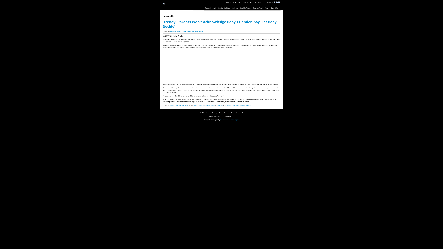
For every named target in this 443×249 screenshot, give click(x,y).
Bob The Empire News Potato (193, 31)
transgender (228, 105)
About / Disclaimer (203, 113)
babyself (201, 105)
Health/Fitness (174, 105)
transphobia (237, 105)
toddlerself (219, 105)
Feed (243, 113)
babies (195, 105)
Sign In (245, 2)
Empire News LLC (228, 116)
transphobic (246, 105)
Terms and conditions (231, 113)
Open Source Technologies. (229, 120)
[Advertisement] (221, 66)
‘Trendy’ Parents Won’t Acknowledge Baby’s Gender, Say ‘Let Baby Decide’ (220, 24)
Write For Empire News (233, 2)
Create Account (255, 2)
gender (207, 105)
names (213, 105)
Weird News (184, 105)
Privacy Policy (217, 113)
